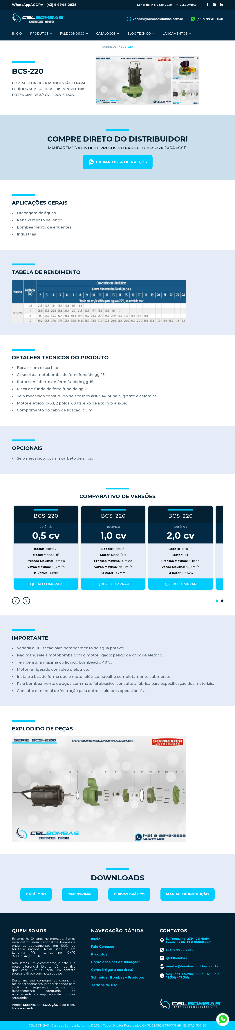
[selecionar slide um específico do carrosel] (217, 600)
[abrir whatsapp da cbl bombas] (222, 1019)
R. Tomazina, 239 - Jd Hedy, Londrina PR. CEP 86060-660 (188, 940)
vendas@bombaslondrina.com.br (158, 19)
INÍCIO (17, 33)
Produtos (99, 954)
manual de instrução (187, 894)
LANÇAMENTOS (175, 33)
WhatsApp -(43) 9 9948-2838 (44, 5)
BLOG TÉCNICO (139, 33)
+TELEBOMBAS (186, 4)
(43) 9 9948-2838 (210, 19)
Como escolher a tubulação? (115, 962)
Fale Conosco (102, 947)
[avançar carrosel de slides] (26, 601)
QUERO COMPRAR (46, 584)
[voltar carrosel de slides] (16, 601)
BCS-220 (127, 46)
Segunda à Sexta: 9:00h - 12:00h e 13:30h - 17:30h (192, 975)
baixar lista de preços (121, 162)
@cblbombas (176, 958)
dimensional (80, 894)
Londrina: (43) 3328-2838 (154, 4)
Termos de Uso (104, 985)
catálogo (36, 894)
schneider (110, 46)
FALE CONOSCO (72, 33)
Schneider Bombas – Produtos (117, 977)
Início (95, 939)
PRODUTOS (39, 33)
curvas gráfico (129, 894)
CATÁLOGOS (105, 33)
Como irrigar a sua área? (112, 970)
